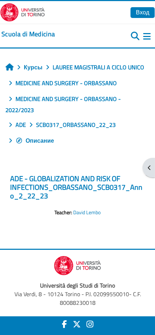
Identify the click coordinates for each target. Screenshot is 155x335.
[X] (77, 324)
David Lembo (87, 212)
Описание (40, 140)
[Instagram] (90, 324)
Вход (142, 12)
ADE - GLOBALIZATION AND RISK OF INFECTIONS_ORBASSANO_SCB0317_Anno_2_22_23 (76, 187)
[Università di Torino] (22, 11)
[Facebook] (64, 324)
